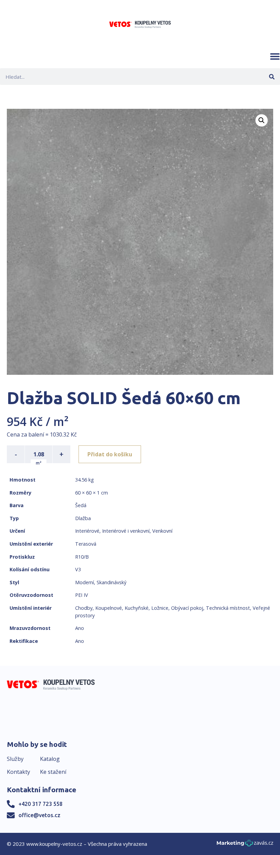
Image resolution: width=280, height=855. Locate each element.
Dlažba (83, 518)
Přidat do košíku (109, 454)
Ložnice (159, 608)
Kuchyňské (137, 608)
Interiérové (87, 531)
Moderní (84, 582)
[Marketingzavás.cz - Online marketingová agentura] (245, 845)
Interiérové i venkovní (126, 531)
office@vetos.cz (39, 815)
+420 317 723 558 (40, 804)
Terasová (85, 544)
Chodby (84, 608)
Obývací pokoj (187, 608)
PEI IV (81, 595)
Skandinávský (111, 582)
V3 (78, 569)
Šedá (80, 505)
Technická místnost (228, 608)
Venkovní (162, 531)
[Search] (271, 76)
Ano (79, 628)
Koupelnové (108, 608)
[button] (275, 56)
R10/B (82, 557)
